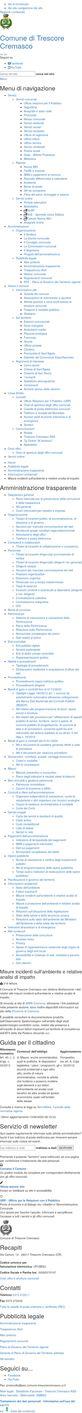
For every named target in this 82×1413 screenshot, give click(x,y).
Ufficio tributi (31, 139)
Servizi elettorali (34, 123)
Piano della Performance (31, 626)
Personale (14, 550)
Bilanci (12, 768)
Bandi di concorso (19, 610)
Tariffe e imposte (34, 171)
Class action (23, 820)
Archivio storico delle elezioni (42, 389)
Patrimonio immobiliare (30, 784)
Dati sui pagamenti (27, 848)
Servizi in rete (24, 832)
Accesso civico (25, 939)
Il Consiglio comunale (37, 242)
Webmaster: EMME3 (33, 1395)
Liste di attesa (24, 828)
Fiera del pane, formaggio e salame (46, 194)
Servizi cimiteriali (34, 147)
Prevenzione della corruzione (34, 935)
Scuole (28, 341)
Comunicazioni (25, 429)
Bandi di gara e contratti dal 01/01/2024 (33, 741)
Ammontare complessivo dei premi (38, 634)
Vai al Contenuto (18, 4)
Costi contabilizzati (27, 824)
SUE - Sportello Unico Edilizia (45, 214)
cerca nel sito (45, 74)
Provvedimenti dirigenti (30, 685)
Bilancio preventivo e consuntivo (36, 772)
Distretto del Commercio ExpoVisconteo (49, 357)
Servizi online (24, 198)
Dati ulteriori (23, 963)
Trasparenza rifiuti (35, 270)
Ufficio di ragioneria (36, 135)
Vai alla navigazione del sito (25, 8)
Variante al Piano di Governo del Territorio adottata (32, 1353)
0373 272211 (21, 1295)
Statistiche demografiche (39, 381)
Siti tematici (7, 1359)
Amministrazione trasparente (42, 266)
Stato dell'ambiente (28, 887)
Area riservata (9, 1395)
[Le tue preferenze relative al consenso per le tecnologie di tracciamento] (7, 1409)
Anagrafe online (34, 222)
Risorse (20, 163)
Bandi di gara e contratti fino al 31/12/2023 (35, 689)
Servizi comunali (26, 99)
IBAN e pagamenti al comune (42, 175)
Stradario (29, 314)
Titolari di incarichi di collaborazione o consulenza (47, 546)
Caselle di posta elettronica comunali (47, 409)
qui (47, 1033)
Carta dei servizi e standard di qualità (39, 816)
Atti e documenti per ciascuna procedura (41, 753)
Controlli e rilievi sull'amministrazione (31, 792)
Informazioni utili (26, 290)
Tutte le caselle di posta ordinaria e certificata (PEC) (32, 1307)
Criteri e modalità (26, 761)
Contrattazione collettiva (31, 598)
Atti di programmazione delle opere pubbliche (44, 868)
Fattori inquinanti (26, 891)
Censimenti (31, 385)
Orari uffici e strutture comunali (19, 1278)
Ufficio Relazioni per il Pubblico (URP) (47, 401)
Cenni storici (31, 365)
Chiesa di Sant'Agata (37, 369)
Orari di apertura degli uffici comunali (47, 405)
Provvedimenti (17, 677)
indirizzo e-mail (46, 1148)
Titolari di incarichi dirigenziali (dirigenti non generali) (49, 562)
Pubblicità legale (26, 258)
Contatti (21, 397)
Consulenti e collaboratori (24, 542)
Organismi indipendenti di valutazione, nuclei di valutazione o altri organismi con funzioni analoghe (48, 798)
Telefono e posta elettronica (33, 538)
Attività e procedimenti (22, 661)
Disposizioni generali (21, 495)
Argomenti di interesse (30, 361)
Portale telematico (35, 202)
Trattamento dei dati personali (20, 1401)
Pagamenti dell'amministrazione (28, 836)
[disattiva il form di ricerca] (5, 54)
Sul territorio (23, 318)
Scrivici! (28, 425)
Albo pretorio (32, 262)
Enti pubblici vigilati (28, 645)
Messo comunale (34, 119)
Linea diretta (16, 393)
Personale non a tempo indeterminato (39, 582)
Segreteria (30, 107)
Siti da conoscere (35, 190)
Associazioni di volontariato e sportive (47, 298)
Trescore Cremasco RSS (39, 437)
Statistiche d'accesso (29, 1391)
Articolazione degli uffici (30, 534)
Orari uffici (14, 449)
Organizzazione (26, 230)
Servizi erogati (17, 812)
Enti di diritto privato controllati (35, 653)
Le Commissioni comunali (40, 246)
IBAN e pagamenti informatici (34, 844)
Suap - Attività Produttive (39, 155)
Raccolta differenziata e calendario (45, 179)
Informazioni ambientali (22, 474)
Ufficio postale (33, 345)
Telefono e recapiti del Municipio (44, 413)
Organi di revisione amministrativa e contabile (44, 804)
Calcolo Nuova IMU (39, 218)
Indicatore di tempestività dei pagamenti (41, 840)
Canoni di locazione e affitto (33, 788)
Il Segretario (31, 250)
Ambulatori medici (35, 329)
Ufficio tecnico (32, 143)
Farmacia (30, 337)
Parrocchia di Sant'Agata (39, 353)
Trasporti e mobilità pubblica (41, 310)
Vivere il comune (18, 286)
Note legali (6, 1391)
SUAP (30, 210)
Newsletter (30, 445)
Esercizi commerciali (37, 322)
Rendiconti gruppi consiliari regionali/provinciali (45, 530)
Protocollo (30, 115)
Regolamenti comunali (38, 278)
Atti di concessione (27, 765)
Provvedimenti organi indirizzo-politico (39, 681)
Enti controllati (17, 642)
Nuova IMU (31, 167)
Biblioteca (30, 159)
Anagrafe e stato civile (38, 111)
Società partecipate (28, 649)
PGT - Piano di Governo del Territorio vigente (52, 282)
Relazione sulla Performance (34, 630)
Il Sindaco (30, 234)
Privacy (20, 943)
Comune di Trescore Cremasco (32, 42)
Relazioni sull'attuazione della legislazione (42, 911)
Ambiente (30, 182)
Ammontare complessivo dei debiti (37, 852)
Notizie (28, 433)
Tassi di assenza (26, 586)
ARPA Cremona (35, 1003)
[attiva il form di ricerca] (1, 54)
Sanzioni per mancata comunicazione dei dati (44, 526)
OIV (18, 606)
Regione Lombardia (12, 12)
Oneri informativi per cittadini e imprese (40, 511)
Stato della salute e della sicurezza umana (42, 915)
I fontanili (29, 377)
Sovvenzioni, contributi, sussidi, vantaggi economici (40, 757)
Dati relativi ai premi (28, 638)
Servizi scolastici (34, 131)
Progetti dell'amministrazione (42, 254)
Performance (16, 614)
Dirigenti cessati (26, 566)
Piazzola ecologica (35, 333)
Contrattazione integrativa (32, 602)
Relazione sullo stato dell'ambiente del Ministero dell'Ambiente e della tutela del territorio (46, 921)
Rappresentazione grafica (32, 657)
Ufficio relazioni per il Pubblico (43, 103)
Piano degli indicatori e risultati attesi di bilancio (45, 776)
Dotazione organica (28, 578)
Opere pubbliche (18, 856)
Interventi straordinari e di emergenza (31, 927)
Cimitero (29, 349)
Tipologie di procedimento (32, 665)
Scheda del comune (36, 294)
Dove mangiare (33, 326)
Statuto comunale (35, 274)
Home (12, 462)
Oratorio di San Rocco (38, 373)
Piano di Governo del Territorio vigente (24, 1347)
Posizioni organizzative (30, 574)
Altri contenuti (16, 931)
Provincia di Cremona (25, 1011)
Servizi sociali (32, 127)
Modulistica (31, 206)
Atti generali (23, 507)
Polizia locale (32, 151)
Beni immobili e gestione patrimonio (30, 780)
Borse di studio (33, 186)
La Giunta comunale (36, 238)
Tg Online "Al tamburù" (38, 441)
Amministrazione (18, 226)
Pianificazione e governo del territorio (31, 880)
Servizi (12, 95)
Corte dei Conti (25, 808)
